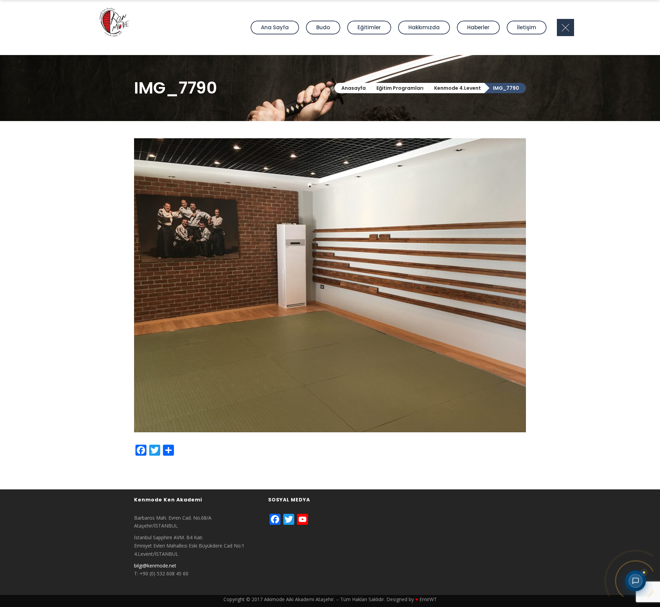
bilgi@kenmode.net (155, 565)
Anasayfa (353, 88)
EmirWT (428, 599)
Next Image (147, 474)
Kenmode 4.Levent (457, 88)
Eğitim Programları (400, 88)
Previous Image (151, 466)
